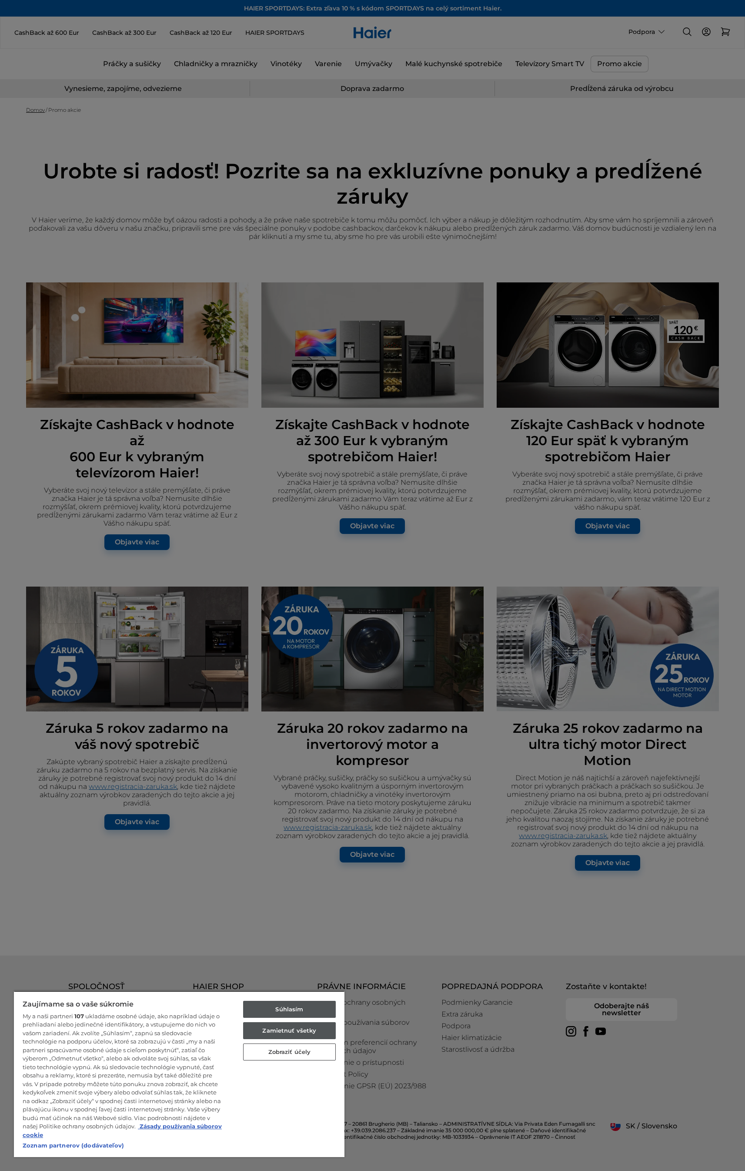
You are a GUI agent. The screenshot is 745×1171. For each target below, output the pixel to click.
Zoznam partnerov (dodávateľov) (73, 1145)
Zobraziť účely (289, 1051)
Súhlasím (289, 1009)
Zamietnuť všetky (289, 1030)
